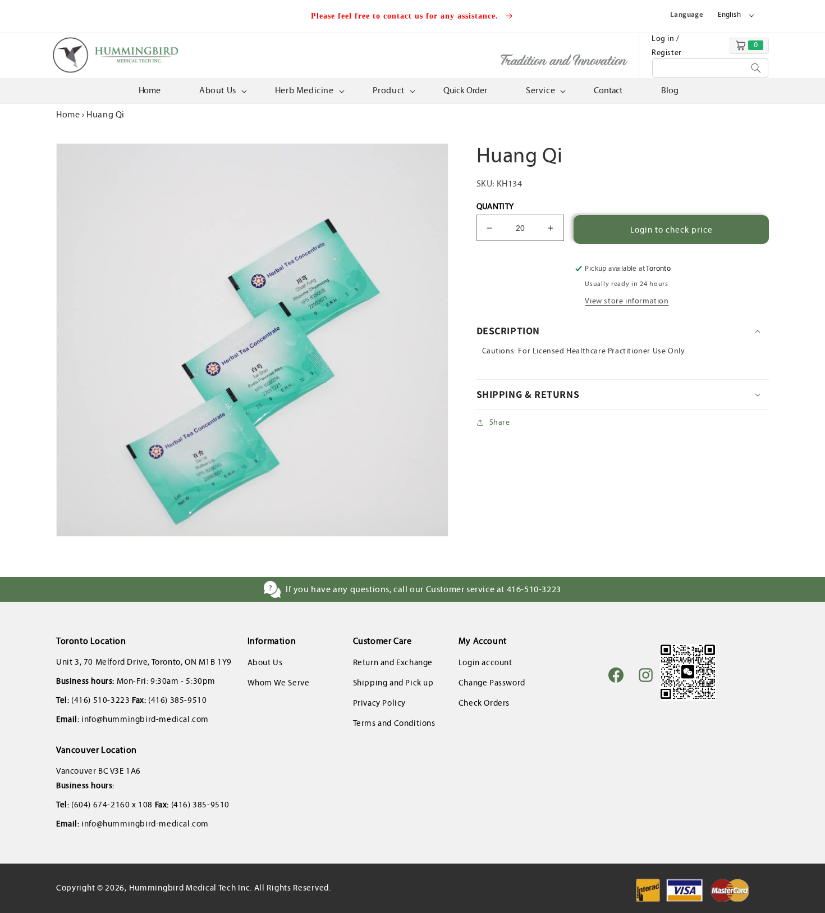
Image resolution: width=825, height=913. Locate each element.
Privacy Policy (379, 703)
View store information (626, 301)
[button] (221, 90)
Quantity (495, 206)
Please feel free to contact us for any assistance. (406, 16)
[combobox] (710, 68)
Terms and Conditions (394, 723)
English (729, 14)
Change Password (492, 683)
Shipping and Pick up (393, 683)
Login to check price (671, 230)
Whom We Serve (278, 683)
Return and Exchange (393, 662)
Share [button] (499, 422)
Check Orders (484, 703)
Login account (485, 662)
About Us (265, 662)
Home (68, 114)
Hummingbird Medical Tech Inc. (190, 888)
